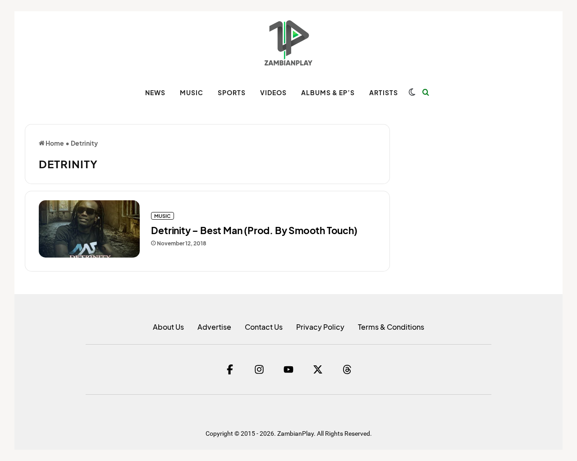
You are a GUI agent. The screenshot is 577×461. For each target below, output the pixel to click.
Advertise (214, 327)
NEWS (155, 92)
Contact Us (264, 327)
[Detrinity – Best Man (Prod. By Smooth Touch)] (89, 229)
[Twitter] (318, 369)
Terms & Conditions (391, 327)
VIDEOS (273, 92)
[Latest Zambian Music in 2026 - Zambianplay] (288, 42)
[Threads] (347, 369)
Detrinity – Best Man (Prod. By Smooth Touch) (254, 230)
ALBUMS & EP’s (328, 92)
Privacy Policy (320, 327)
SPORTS (232, 92)
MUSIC (191, 92)
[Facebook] (230, 369)
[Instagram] (259, 369)
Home (54, 143)
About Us (168, 327)
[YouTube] (288, 369)
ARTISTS (383, 92)
